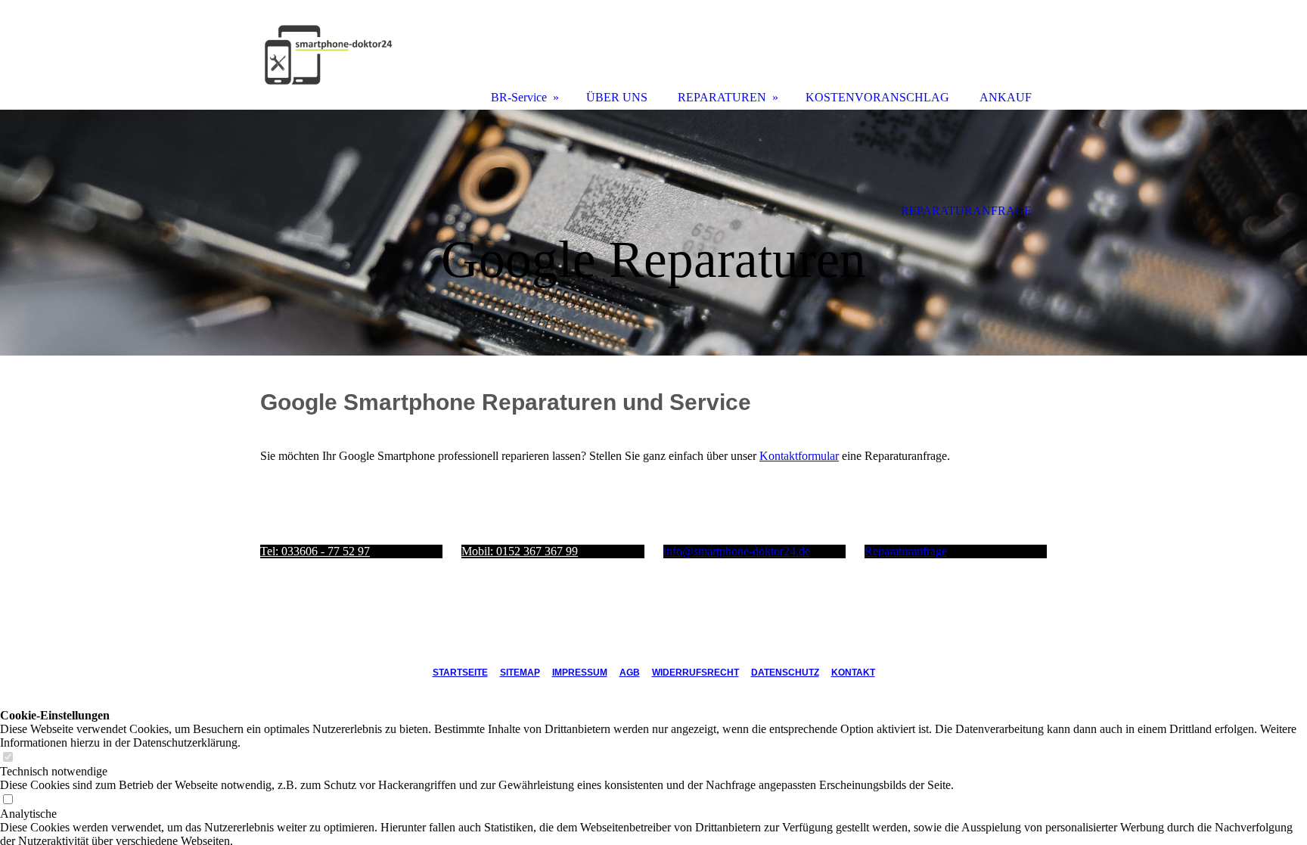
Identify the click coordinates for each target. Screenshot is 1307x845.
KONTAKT (853, 672)
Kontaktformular (799, 455)
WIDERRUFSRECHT (695, 672)
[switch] (7, 757)
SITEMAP (520, 672)
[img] (653, 233)
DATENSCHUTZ (785, 672)
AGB (629, 672)
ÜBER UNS (616, 97)
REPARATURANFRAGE (966, 210)
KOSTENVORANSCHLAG (877, 97)
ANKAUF (1005, 97)
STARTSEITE (460, 672)
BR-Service (519, 97)
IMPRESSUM (579, 672)
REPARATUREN (722, 97)
